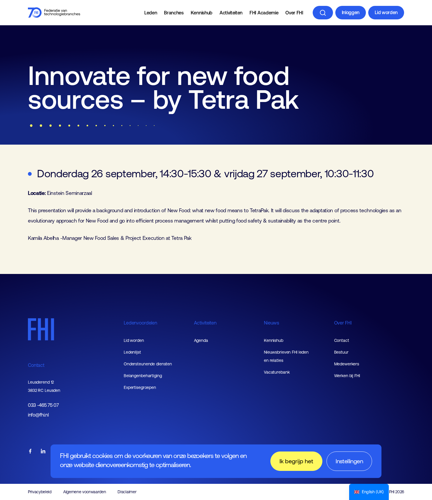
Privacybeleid (39, 491)
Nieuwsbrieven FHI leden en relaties (286, 356)
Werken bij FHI (347, 375)
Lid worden (386, 12)
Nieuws (271, 322)
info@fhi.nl (38, 414)
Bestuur (341, 352)
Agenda (201, 340)
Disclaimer (127, 491)
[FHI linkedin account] (43, 451)
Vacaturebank (277, 372)
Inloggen (350, 12)
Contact (36, 365)
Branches (173, 12)
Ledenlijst (132, 352)
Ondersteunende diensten (148, 364)
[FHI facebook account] (30, 451)
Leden (150, 12)
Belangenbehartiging (143, 375)
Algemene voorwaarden (84, 491)
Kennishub (201, 12)
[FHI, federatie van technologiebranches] (54, 12)
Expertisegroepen (140, 387)
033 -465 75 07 (43, 405)
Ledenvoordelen (140, 322)
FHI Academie (264, 12)
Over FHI (294, 12)
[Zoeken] (323, 12)
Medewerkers (346, 364)
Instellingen (349, 461)
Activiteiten (231, 12)
